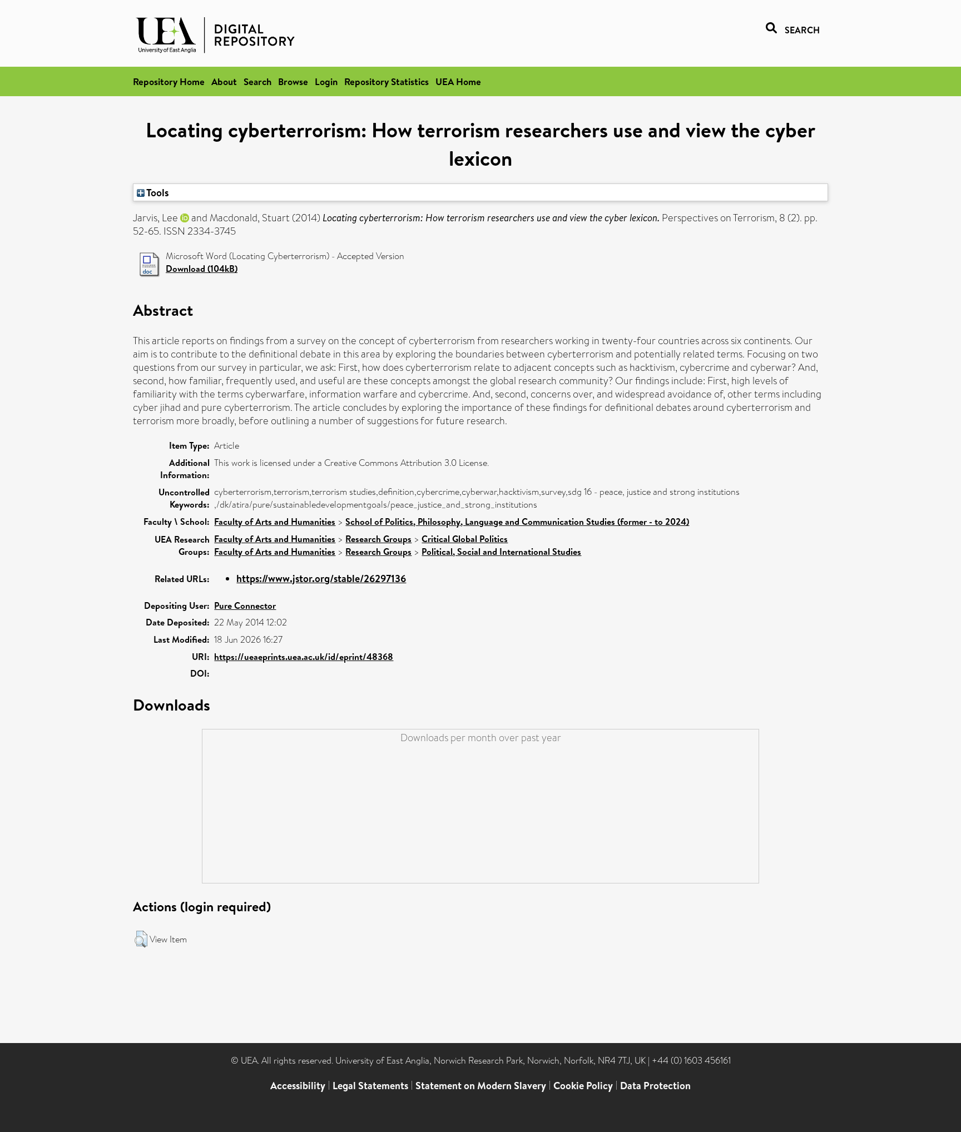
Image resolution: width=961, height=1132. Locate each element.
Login (326, 81)
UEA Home (458, 81)
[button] (141, 939)
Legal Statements (370, 1086)
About (224, 81)
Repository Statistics (386, 81)
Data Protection (655, 1086)
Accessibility (297, 1086)
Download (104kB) (201, 268)
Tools (157, 192)
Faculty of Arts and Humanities (274, 521)
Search (257, 81)
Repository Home (169, 81)
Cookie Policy (583, 1086)
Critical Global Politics (465, 539)
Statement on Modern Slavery (480, 1086)
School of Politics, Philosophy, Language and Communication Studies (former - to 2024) (517, 521)
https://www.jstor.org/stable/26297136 (321, 578)
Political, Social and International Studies (501, 551)
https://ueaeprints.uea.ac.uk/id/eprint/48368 (303, 657)
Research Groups (378, 539)
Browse (293, 81)
